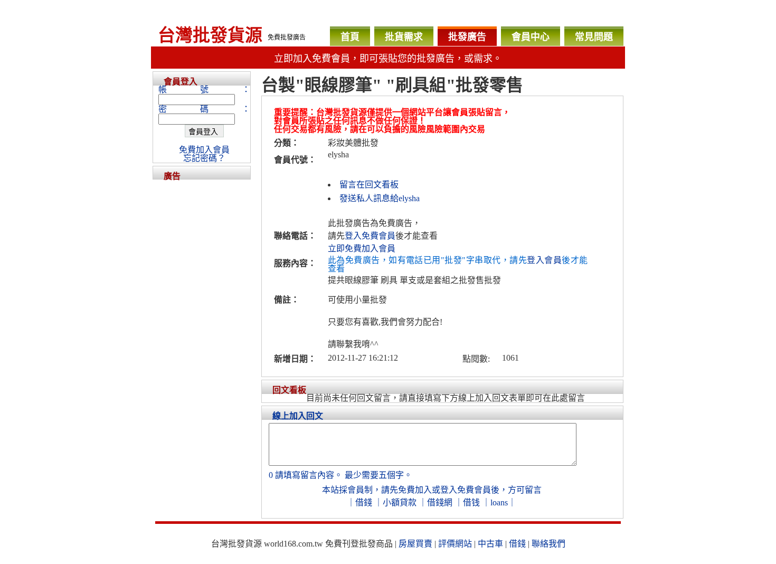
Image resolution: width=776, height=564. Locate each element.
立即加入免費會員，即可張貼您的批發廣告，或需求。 (388, 58)
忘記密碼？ (204, 158)
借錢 (363, 502)
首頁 (349, 37)
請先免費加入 (406, 489)
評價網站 (455, 543)
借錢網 (439, 502)
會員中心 (531, 37)
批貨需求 (404, 37)
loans (499, 502)
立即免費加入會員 (361, 248)
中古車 (490, 543)
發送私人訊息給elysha (379, 198)
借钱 (471, 502)
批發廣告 (467, 37)
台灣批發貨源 (210, 35)
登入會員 (544, 260)
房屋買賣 (415, 543)
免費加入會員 (204, 149)
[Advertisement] (202, 338)
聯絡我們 (548, 543)
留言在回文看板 (369, 184)
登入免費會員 (370, 235)
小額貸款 (400, 502)
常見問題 (594, 37)
